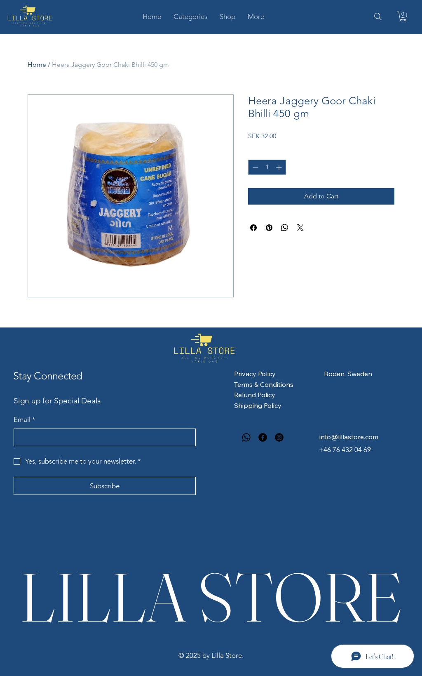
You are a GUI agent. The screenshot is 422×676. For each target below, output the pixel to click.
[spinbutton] (267, 167)
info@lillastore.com (348, 437)
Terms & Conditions (263, 384)
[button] (190, 16)
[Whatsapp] (246, 437)
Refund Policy (254, 395)
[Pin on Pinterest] (269, 228)
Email (24, 419)
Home (37, 64)
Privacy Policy (255, 374)
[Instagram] (279, 437)
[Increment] (279, 167)
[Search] (378, 16)
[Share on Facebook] (253, 228)
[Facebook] (263, 437)
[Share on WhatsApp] (285, 228)
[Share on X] (300, 228)
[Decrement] (254, 167)
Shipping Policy (257, 405)
